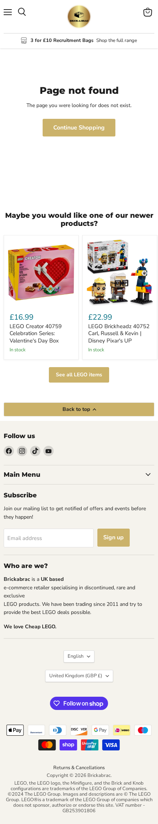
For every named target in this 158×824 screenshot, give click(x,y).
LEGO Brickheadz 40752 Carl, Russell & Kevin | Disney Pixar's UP (119, 333)
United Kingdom (75, 675)
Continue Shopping (79, 128)
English (75, 656)
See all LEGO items (79, 374)
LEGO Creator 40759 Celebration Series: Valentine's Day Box (36, 333)
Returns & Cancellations (79, 767)
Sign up (113, 537)
